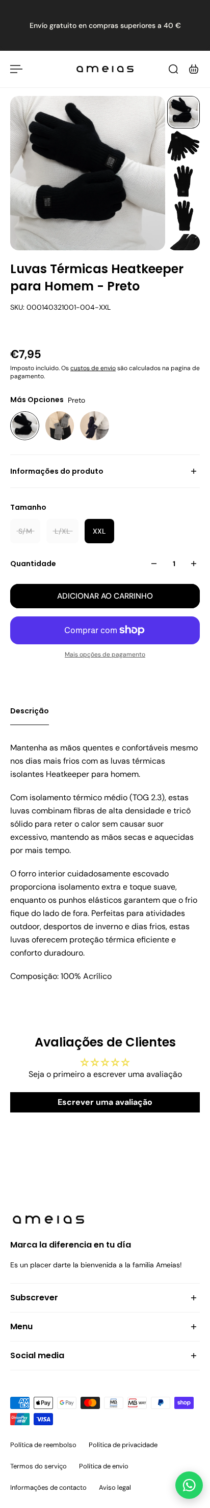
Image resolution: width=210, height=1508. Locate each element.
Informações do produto (56, 471)
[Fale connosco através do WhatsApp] (189, 1485)
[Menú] (16, 69)
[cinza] (59, 425)
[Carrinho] (193, 69)
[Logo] (105, 69)
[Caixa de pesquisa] (173, 69)
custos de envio (93, 368)
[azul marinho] (94, 425)
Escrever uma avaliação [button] (105, 1102)
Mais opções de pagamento (105, 654)
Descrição (29, 711)
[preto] (24, 425)
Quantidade (33, 564)
